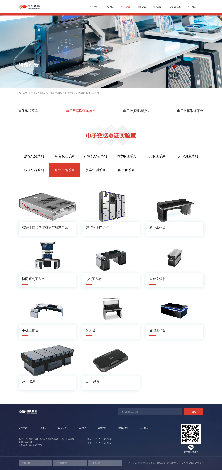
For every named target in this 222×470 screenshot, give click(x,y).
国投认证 (96, 463)
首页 (25, 93)
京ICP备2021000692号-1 (190, 463)
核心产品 (44, 93)
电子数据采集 (28, 111)
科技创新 (125, 7)
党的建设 (141, 7)
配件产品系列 (92, 93)
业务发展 (109, 7)
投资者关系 (175, 7)
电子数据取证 (56, 93)
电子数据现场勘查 (136, 111)
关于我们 (94, 7)
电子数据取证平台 (190, 111)
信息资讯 (157, 7)
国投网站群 (62, 463)
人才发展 (192, 7)
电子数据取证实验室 (74, 93)
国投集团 (26, 463)
